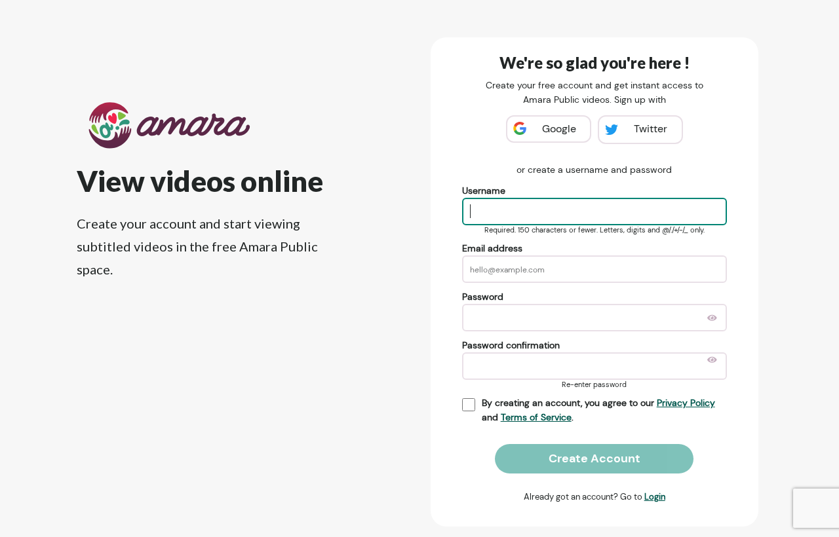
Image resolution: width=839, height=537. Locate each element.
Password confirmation (511, 345)
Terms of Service (536, 417)
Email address (492, 248)
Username (483, 190)
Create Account (594, 458)
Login (654, 496)
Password (482, 297)
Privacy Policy (686, 403)
